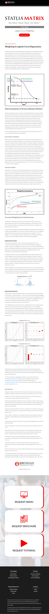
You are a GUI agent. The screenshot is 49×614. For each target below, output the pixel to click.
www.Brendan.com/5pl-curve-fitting (13, 378)
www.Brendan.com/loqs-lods (11, 382)
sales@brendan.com (12, 384)
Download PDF (24, 35)
